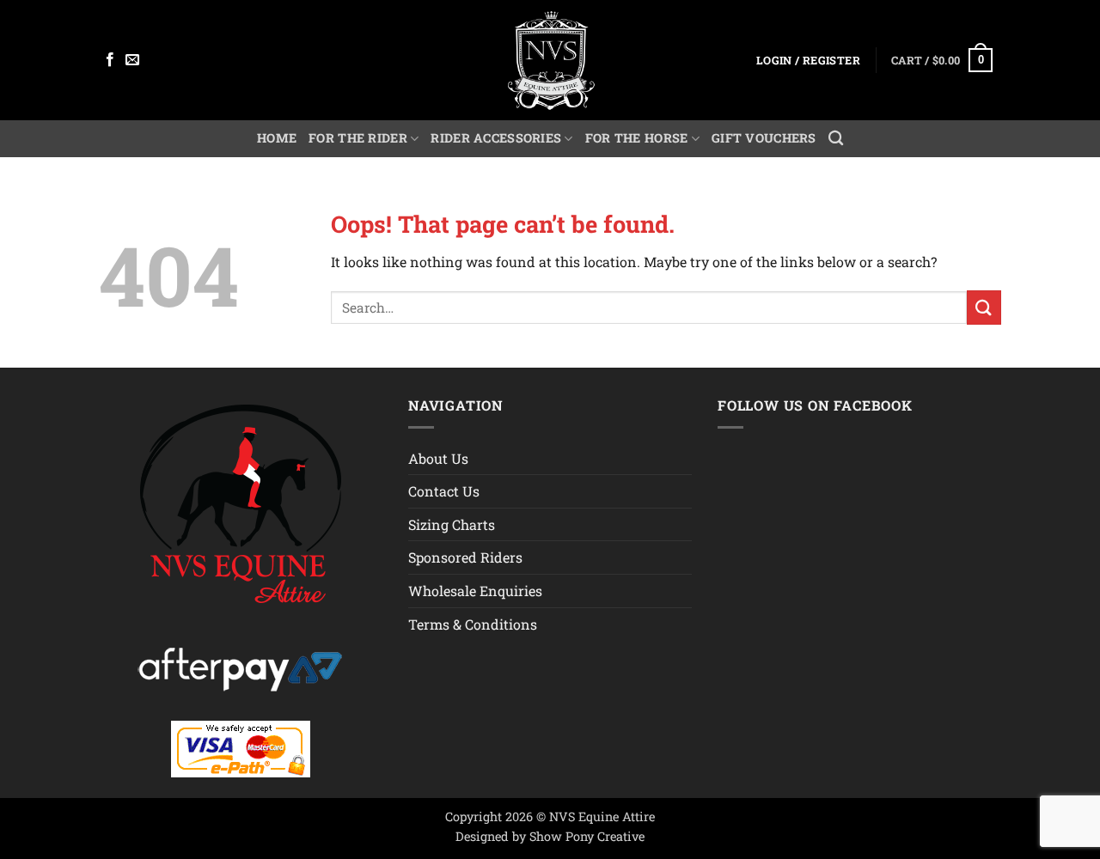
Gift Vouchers (764, 138)
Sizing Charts (451, 524)
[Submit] (984, 307)
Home (276, 138)
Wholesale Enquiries (475, 591)
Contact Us (444, 491)
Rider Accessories (496, 138)
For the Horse (636, 138)
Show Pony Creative (587, 836)
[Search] (835, 138)
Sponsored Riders (465, 557)
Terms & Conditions (472, 624)
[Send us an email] (132, 60)
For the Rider (358, 138)
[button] (808, 60)
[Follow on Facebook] (110, 60)
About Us (438, 458)
